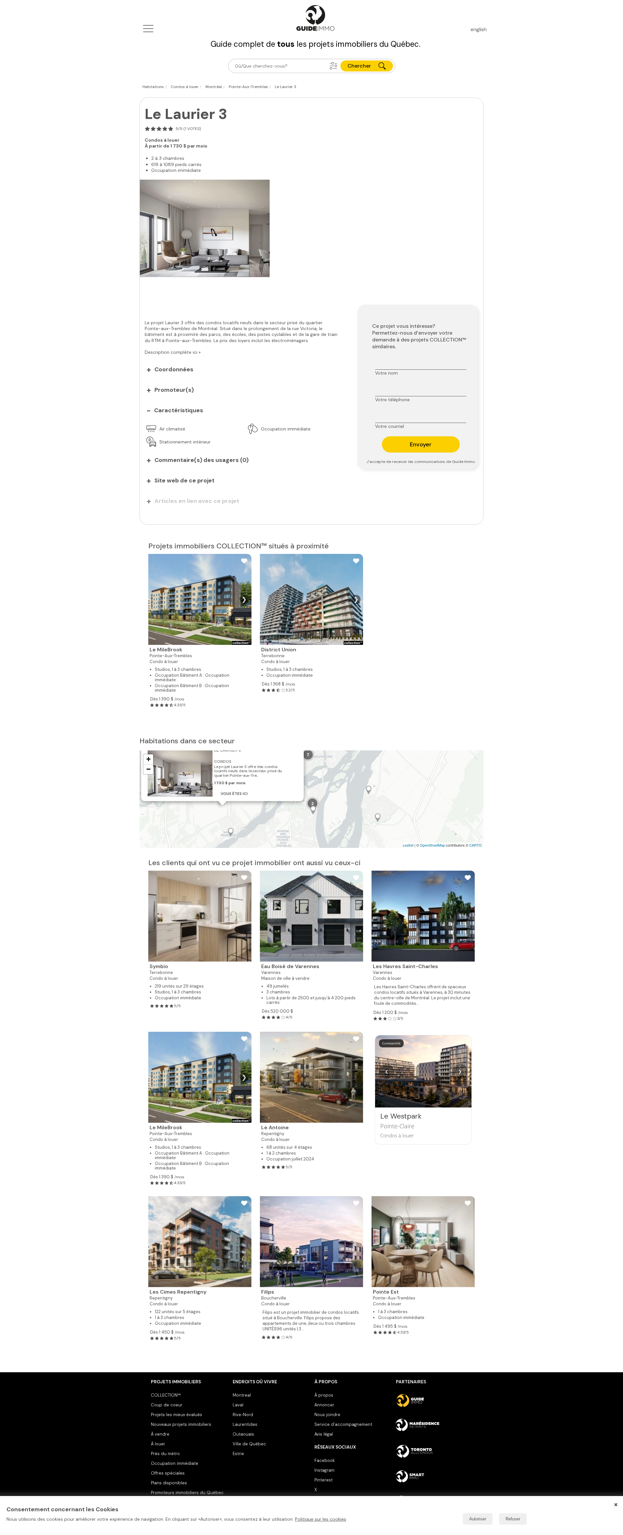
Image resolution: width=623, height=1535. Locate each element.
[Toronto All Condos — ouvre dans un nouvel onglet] (434, 1451)
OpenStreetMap (432, 845)
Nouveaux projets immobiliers (181, 1424)
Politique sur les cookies (320, 1519)
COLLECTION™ (166, 1395)
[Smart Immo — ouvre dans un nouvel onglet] (434, 1476)
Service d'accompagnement (343, 1424)
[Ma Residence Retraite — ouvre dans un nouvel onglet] (434, 1425)
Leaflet (408, 845)
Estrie (238, 1453)
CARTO (475, 845)
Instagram (324, 1470)
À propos (323, 1395)
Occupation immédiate (174, 1463)
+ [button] (148, 759)
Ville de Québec (249, 1444)
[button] (333, 65)
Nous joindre (327, 1414)
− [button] (148, 769)
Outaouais (243, 1434)
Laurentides (245, 1424)
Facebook (324, 1460)
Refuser (513, 1518)
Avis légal (323, 1434)
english (478, 29)
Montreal (242, 1395)
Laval (238, 1405)
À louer (158, 1444)
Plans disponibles (169, 1483)
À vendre (160, 1434)
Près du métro (165, 1453)
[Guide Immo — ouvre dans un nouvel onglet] (434, 1400)
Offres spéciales (168, 1473)
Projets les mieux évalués (176, 1414)
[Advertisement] (244, 295)
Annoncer (324, 1405)
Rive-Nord (243, 1414)
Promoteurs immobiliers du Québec (187, 1492)
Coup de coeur (166, 1405)
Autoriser (477, 1518)
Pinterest (323, 1480)
